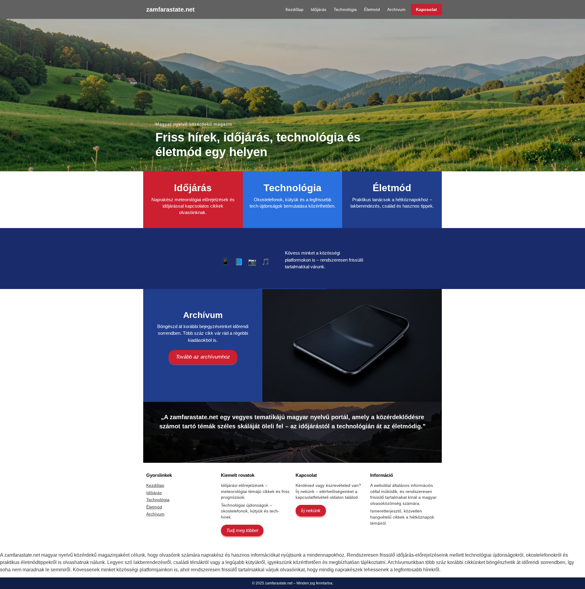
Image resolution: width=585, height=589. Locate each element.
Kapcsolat (426, 9)
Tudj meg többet (242, 530)
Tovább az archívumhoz (203, 357)
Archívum (396, 9)
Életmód (372, 9)
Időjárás (318, 9)
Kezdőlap (294, 9)
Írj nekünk (311, 510)
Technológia (345, 9)
